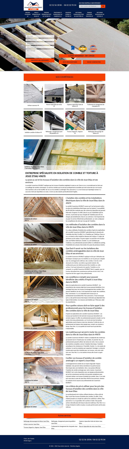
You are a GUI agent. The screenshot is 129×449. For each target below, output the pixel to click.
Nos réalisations (70, 62)
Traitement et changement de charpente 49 (57, 14)
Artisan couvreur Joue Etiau (31, 424)
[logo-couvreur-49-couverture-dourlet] (33, 5)
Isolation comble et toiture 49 (68, 14)
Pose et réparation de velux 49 (36, 14)
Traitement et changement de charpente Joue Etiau (64, 427)
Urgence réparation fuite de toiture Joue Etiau (90, 422)
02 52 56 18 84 (55, 5)
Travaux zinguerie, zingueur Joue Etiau (35, 427)
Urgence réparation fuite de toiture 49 (46, 14)
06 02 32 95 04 (70, 5)
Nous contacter (94, 62)
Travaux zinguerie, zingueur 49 (89, 14)
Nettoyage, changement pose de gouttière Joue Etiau (63, 422)
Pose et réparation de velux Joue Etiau (90, 426)
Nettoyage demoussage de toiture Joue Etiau (36, 421)
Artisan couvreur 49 (27, 14)
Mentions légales (75, 446)
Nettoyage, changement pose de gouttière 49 (79, 14)
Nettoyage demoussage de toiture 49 (99, 14)
